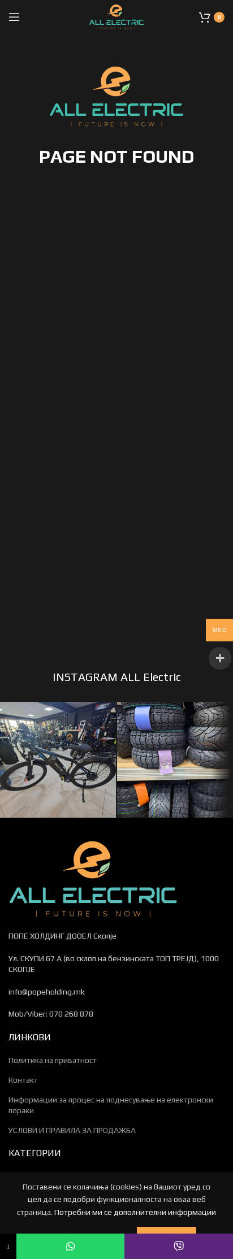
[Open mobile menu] (14, 17)
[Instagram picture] (58, 760)
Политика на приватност (52, 1060)
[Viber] (178, 1246)
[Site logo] (116, 15)
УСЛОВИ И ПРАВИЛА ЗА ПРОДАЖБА (72, 1130)
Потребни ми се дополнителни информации (135, 1212)
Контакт (23, 1079)
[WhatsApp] (70, 1246)
